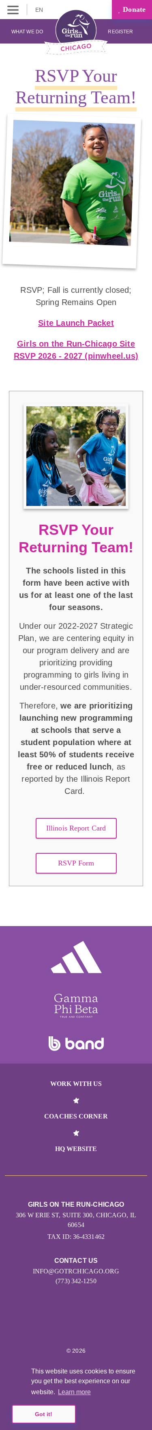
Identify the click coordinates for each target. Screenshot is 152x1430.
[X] (76, 1326)
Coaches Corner (75, 1116)
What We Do (27, 32)
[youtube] (93, 1326)
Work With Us (76, 1083)
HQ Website (76, 1148)
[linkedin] (58, 1326)
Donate (133, 9)
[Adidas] (76, 957)
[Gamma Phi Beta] (76, 1005)
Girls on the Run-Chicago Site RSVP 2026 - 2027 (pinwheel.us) (76, 349)
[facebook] (111, 1326)
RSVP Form (76, 863)
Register (121, 32)
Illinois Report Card (76, 828)
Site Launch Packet (76, 322)
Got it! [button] (43, 1414)
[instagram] (41, 1326)
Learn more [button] (74, 1392)
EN (40, 10)
